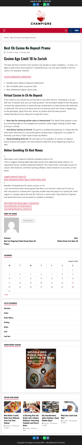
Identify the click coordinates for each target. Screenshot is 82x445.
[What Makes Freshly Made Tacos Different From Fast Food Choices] (12, 407)
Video (76, 30)
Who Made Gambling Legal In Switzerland (21, 203)
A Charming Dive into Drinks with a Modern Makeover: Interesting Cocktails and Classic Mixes (31, 420)
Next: (67, 239)
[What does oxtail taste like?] (69, 407)
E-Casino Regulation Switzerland (17, 76)
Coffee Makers (8, 317)
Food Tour (7, 336)
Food (5, 331)
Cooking (6, 322)
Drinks (6, 327)
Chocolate (7, 308)
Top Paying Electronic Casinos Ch (18, 209)
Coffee (6, 313)
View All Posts (28, 221)
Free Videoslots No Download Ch (18, 206)
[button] (4, 30)
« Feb (6, 295)
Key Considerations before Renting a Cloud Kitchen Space (50, 418)
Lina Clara (8, 426)
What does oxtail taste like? (69, 416)
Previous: (20, 241)
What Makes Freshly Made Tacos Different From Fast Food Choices (11, 419)
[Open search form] (66, 30)
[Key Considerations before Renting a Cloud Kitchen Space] (50, 407)
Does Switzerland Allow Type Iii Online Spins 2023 (25, 179)
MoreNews (50, 442)
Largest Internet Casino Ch (15, 176)
